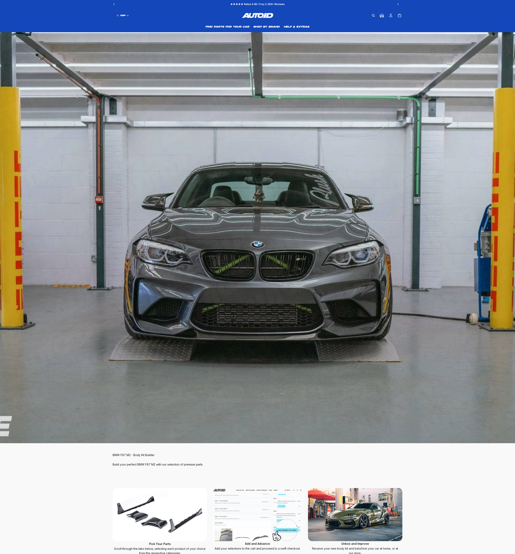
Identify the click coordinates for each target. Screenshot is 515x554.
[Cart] (399, 15)
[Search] (373, 15)
